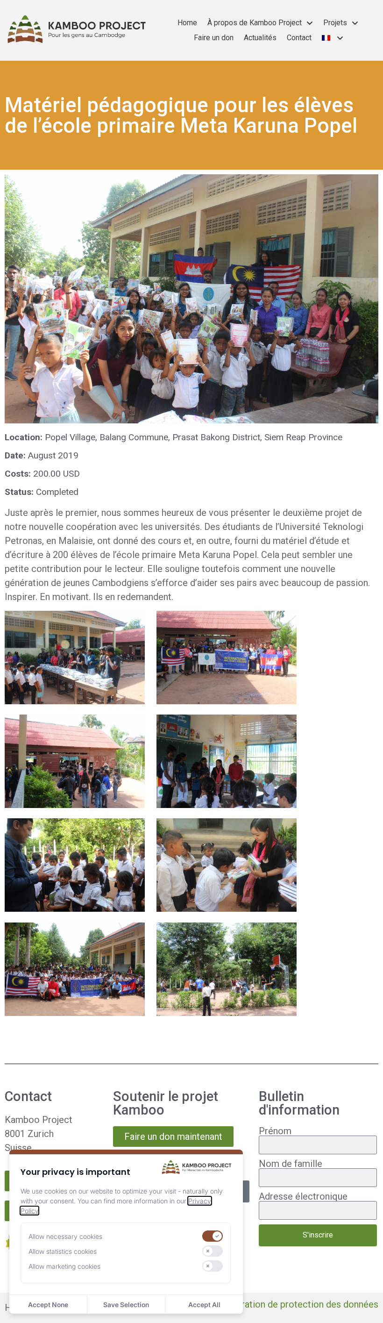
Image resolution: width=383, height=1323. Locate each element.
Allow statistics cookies (62, 1251)
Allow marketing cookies (64, 1266)
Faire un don (214, 37)
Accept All (204, 1305)
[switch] (212, 1236)
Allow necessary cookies (65, 1236)
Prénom (275, 1131)
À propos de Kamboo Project (254, 22)
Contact (299, 37)
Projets (335, 22)
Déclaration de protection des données (298, 1304)
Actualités (260, 37)
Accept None (48, 1305)
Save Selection (126, 1305)
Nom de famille (290, 1163)
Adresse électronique (303, 1196)
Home (187, 22)
